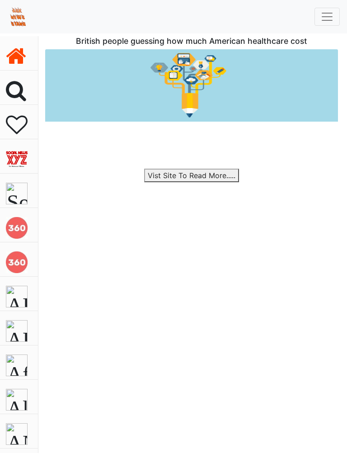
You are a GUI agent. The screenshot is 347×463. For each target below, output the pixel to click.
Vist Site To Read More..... (191, 175)
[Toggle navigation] (327, 17)
